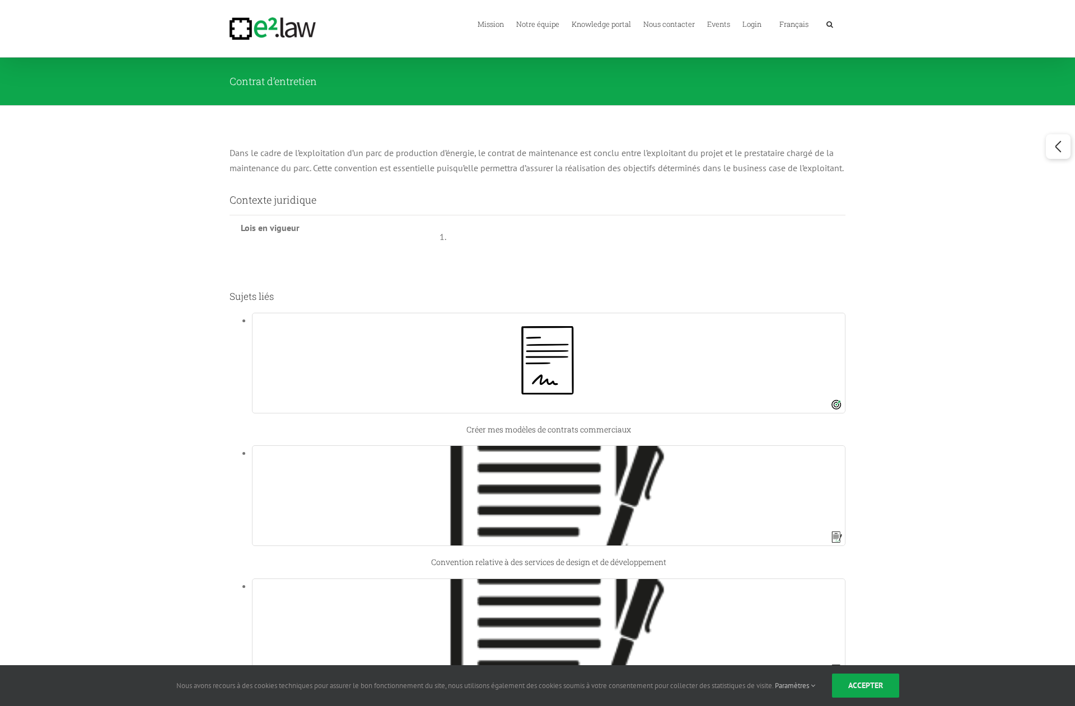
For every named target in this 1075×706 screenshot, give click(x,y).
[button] (829, 23)
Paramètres (793, 685)
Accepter (865, 685)
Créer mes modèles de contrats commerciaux (548, 429)
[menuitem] (794, 23)
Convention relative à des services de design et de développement (548, 562)
